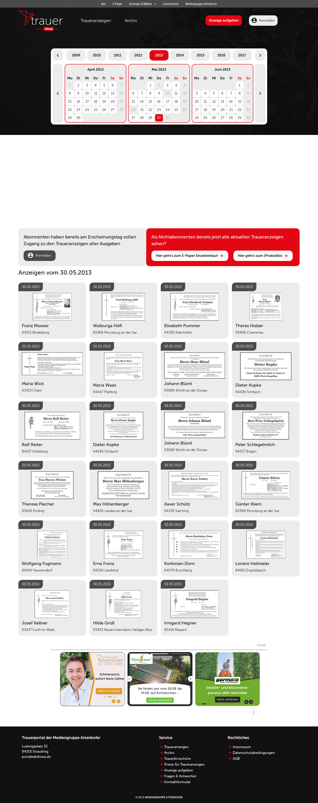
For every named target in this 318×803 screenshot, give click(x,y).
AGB (236, 758)
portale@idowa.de (36, 756)
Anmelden (267, 20)
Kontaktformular (177, 782)
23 (78, 110)
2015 (200, 55)
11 (95, 93)
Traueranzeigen (96, 20)
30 (78, 118)
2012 (138, 55)
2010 (97, 55)
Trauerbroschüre (177, 758)
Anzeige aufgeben (224, 20)
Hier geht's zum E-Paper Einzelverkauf (187, 256)
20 (113, 101)
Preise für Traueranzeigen (184, 764)
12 (104, 93)
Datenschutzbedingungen (254, 753)
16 (78, 101)
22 (70, 110)
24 (87, 110)
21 (142, 110)
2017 (242, 55)
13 (112, 93)
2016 (221, 55)
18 (95, 101)
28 (142, 118)
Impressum (242, 747)
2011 (117, 55)
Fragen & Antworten (180, 776)
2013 (159, 55)
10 (87, 93)
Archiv (131, 20)
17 (87, 101)
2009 (76, 55)
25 (96, 110)
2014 (180, 55)
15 (70, 101)
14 (142, 101)
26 (104, 110)
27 (112, 110)
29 (70, 118)
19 (104, 101)
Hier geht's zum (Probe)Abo (260, 256)
